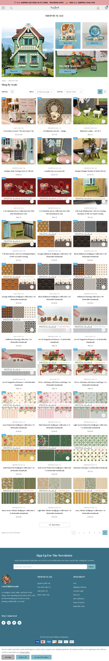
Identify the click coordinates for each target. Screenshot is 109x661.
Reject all (22, 657)
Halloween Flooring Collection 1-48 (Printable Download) (90, 298)
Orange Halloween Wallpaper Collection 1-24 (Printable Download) (19, 298)
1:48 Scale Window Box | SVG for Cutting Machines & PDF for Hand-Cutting (90, 212)
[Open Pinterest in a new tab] (14, 623)
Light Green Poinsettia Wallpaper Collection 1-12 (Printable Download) (90, 426)
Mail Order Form (79, 606)
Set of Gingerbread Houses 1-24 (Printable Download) (90, 340)
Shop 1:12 (67, 71)
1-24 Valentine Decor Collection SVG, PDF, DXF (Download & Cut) (18, 212)
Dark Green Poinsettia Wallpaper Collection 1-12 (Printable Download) (54, 469)
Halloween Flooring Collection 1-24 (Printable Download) (19, 340)
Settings (8, 657)
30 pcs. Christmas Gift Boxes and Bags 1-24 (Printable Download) (54, 383)
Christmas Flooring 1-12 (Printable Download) (90, 468)
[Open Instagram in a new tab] (9, 623)
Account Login (78, 591)
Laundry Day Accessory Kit (54, 171)
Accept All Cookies (41, 657)
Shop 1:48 (13, 71)
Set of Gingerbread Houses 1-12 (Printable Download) (54, 340)
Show (31, 91)
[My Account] (98, 7)
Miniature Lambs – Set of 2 (90, 131)
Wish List (76, 595)
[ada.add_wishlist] (32, 121)
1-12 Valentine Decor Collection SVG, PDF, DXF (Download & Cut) (54, 212)
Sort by (60, 91)
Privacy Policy (24, 652)
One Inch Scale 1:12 (44, 587)
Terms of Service (78, 602)
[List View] (105, 91)
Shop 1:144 (68, 43)
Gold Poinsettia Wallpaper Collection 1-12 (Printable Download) (18, 469)
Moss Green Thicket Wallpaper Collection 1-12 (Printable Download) (18, 511)
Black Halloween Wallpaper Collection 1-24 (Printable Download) (54, 298)
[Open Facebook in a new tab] (3, 623)
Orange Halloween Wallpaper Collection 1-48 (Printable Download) (54, 255)
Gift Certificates (78, 598)
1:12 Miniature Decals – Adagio (54, 131)
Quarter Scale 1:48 (43, 583)
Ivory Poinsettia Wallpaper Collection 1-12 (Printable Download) (19, 426)
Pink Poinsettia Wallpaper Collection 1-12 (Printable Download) (54, 426)
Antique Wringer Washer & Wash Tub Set (90, 171)
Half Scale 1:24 (42, 591)
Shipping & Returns (79, 587)
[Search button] (11, 7)
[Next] (105, 532)
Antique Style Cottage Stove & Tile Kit (18, 171)
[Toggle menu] (3, 7)
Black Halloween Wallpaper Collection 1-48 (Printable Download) (90, 255)
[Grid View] (100, 91)
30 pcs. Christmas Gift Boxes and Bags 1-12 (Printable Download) (90, 383)
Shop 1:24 (94, 43)
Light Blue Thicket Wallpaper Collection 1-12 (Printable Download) (54, 511)
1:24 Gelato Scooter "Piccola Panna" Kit (19, 131)
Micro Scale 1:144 (43, 595)
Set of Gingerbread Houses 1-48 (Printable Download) (18, 383)
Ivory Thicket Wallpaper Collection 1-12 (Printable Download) (90, 511)
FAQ (74, 583)
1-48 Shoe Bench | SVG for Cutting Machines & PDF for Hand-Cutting (18, 255)
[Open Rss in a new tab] (19, 623)
